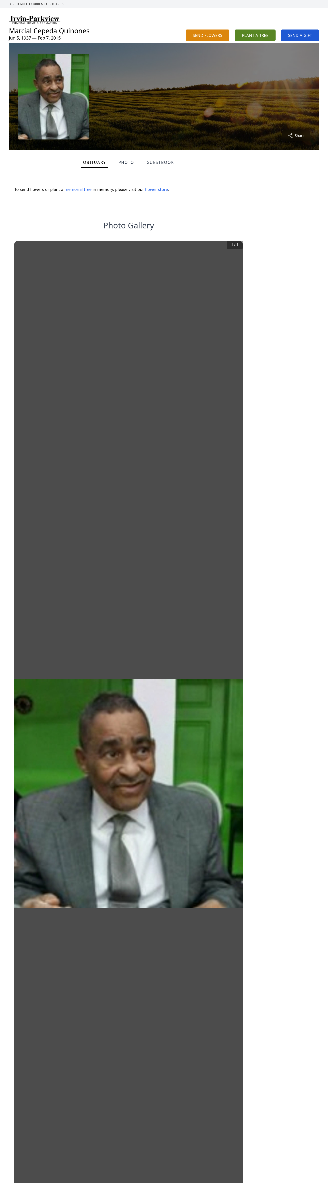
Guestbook (160, 162)
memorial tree (77, 189)
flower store (156, 189)
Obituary (94, 162)
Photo (126, 162)
